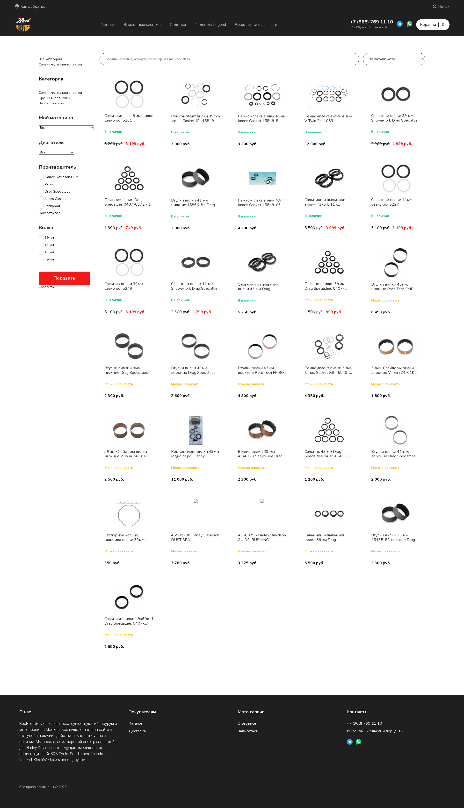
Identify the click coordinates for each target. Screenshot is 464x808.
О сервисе (247, 723)
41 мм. (50, 245)
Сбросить (46, 287)
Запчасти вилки (51, 103)
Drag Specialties (57, 191)
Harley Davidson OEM (61, 177)
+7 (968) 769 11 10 (371, 22)
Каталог (136, 723)
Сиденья (178, 24)
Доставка (137, 731)
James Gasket (55, 199)
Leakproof (52, 206)
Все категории (50, 59)
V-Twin (50, 184)
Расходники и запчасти (256, 24)
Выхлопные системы (142, 24)
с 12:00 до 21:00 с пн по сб (368, 27)
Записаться (248, 731)
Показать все (49, 213)
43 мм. (50, 252)
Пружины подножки (55, 98)
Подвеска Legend (210, 24)
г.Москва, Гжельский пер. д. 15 (375, 731)
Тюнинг (108, 24)
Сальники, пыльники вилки (60, 64)
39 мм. (50, 238)
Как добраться (33, 6)
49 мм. (50, 259)
